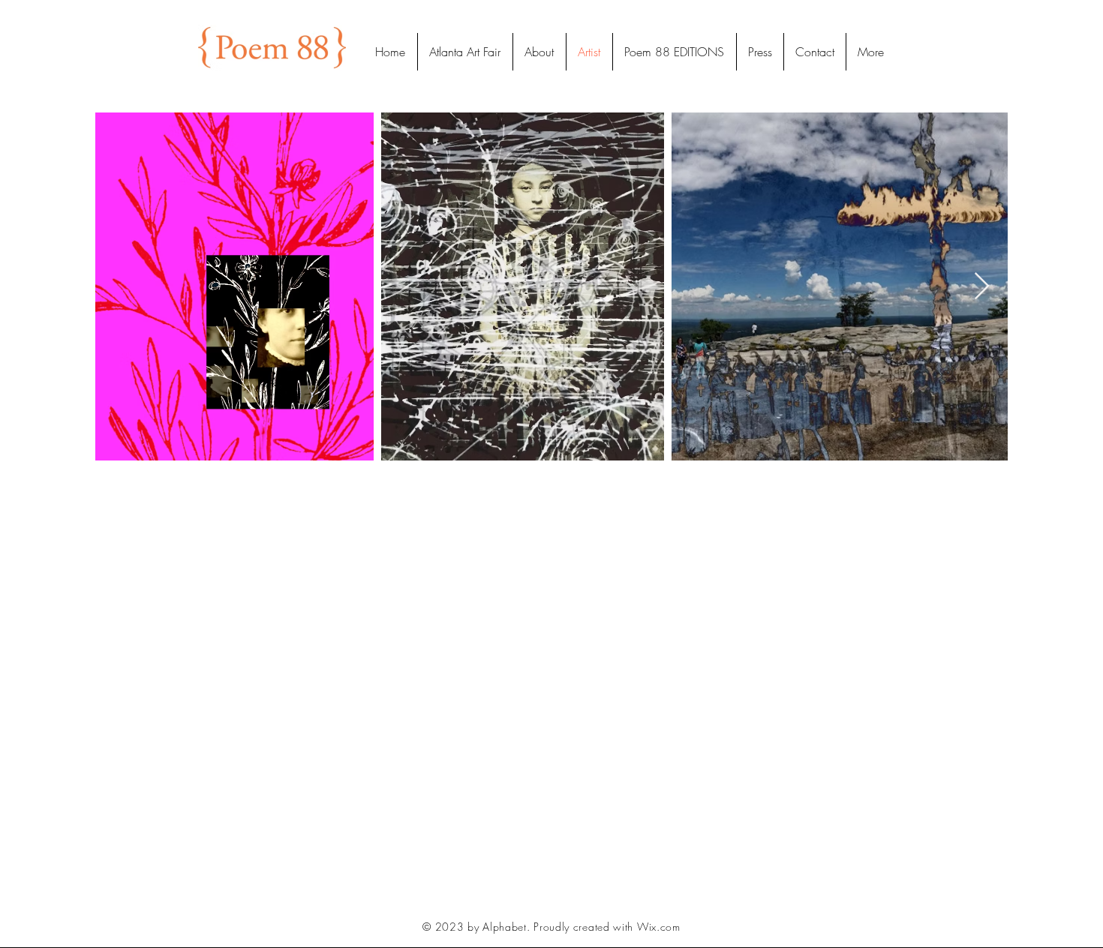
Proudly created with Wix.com (607, 927)
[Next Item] (981, 287)
